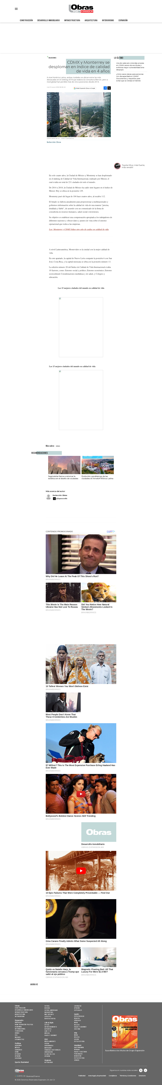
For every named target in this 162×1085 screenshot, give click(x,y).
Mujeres (18, 1037)
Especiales (78, 1010)
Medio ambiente (50, 1041)
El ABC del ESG (50, 1054)
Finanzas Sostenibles (53, 1050)
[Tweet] (109, 88)
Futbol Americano (51, 1010)
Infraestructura (72, 20)
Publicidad (81, 1076)
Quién (76, 1014)
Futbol (47, 1006)
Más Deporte (49, 1014)
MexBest (77, 1045)
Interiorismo (108, 20)
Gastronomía (79, 1047)
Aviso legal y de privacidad (97, 1076)
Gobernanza (49, 1045)
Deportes (48, 1029)
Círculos (77, 1020)
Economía (18, 1027)
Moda (76, 1022)
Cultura (77, 1029)
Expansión (123, 20)
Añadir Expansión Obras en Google (85, 88)
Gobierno (18, 1045)
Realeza (77, 1018)
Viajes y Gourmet (51, 1035)
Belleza (77, 1025)
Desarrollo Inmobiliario (48, 20)
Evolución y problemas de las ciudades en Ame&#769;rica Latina (97, 477)
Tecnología (19, 1031)
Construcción (26, 20)
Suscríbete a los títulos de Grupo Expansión (124, 1050)
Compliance (113, 1076)
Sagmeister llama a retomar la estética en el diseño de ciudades (63, 477)
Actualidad (49, 1062)
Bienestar (77, 1056)
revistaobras (140, 1070)
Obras (17, 1006)
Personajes (78, 1054)
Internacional (20, 1029)
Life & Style (49, 1023)
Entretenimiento (51, 1027)
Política (18, 1043)
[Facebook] (105, 88)
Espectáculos (79, 1016)
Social (47, 1043)
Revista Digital (50, 1018)
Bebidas (77, 1049)
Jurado (76, 1060)
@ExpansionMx (61, 498)
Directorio (142, 1076)
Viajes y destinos (80, 1052)
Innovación (49, 1052)
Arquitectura (91, 20)
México (17, 1047)
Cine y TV (48, 1031)
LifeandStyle (19, 1039)
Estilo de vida (79, 1041)
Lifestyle (48, 1016)
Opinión (17, 1056)
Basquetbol (49, 1012)
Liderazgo (77, 1006)
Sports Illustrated (22, 1062)
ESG (16, 1035)
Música (47, 1033)
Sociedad (18, 1058)
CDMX (17, 1052)
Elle (75, 1033)
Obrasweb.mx (145, 1070)
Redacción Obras (60, 495)
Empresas (18, 1022)
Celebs (76, 1039)
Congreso (18, 1050)
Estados (18, 1054)
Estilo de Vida (79, 1058)
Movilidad (48, 1048)
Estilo (47, 1025)
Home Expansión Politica (24, 1024)
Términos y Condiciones (128, 1076)
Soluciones (52, 58)
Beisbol (47, 1008)
